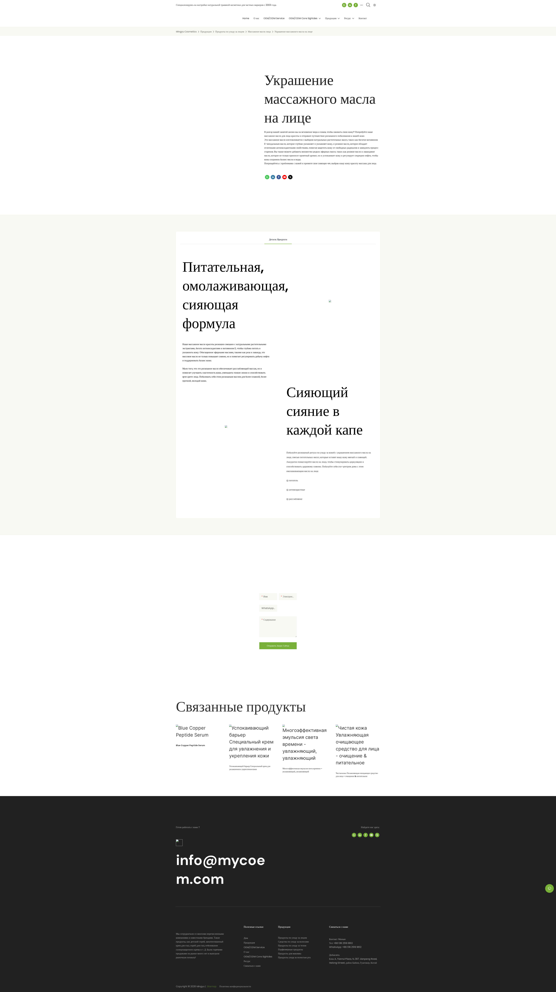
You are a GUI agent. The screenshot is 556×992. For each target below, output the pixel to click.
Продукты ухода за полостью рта (294, 957)
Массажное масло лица (259, 31)
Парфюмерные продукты (290, 949)
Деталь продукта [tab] (278, 239)
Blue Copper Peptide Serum (190, 745)
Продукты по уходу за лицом (229, 31)
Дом (246, 938)
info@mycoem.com (220, 869)
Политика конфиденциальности (235, 986)
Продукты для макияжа (289, 953)
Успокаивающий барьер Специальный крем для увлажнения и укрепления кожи (249, 768)
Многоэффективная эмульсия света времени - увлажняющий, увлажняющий (302, 770)
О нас (246, 952)
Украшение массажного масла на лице (293, 31)
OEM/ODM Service (254, 947)
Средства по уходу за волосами (293, 941)
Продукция (206, 31)
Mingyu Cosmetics (186, 31)
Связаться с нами (252, 966)
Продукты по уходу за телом (292, 945)
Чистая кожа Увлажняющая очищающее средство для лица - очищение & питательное (357, 775)
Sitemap (211, 986)
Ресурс (247, 961)
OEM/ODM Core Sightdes (258, 956)
